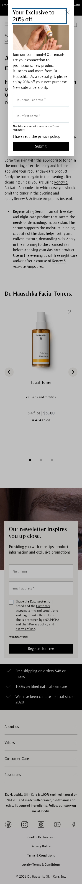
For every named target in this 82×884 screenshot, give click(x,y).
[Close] (67, 12)
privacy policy (48, 137)
